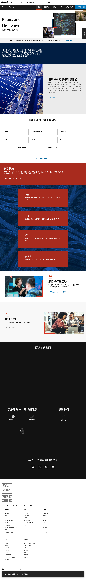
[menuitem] (11, 513)
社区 (60, 7)
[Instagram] (6, 500)
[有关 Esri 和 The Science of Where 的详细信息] (7, 488)
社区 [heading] (25, 509)
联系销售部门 (81, 7)
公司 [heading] (6, 539)
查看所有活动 (65, 292)
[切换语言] (78, 2)
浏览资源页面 (70, 40)
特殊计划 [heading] (26, 539)
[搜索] (73, 2)
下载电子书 (53, 98)
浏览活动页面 (54, 292)
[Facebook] (3, 496)
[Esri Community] (3, 500)
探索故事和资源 (10, 327)
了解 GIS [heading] (45, 509)
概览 (39, 7)
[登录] (83, 2)
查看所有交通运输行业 (42, 158)
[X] (6, 496)
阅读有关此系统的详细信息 (13, 179)
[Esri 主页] (4, 2)
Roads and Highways (8, 7)
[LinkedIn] (10, 496)
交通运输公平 (70, 7)
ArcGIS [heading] (7, 509)
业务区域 (46, 7)
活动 (54, 7)
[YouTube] (10, 500)
